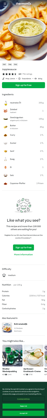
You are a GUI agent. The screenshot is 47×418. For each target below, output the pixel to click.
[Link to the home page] (23, 4)
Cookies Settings (23, 399)
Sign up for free (23, 85)
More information (23, 254)
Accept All (23, 413)
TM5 (15, 64)
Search (42, 6)
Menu (5, 6)
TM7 (4, 64)
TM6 (10, 64)
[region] (23, 400)
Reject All (23, 406)
